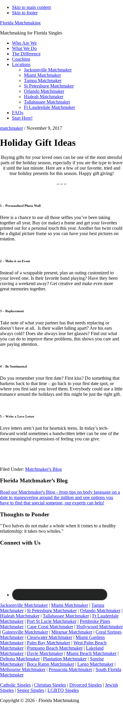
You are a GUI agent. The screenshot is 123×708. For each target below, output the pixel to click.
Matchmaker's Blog (43, 469)
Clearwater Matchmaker (49, 637)
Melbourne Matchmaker (22, 669)
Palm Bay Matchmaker (48, 642)
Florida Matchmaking (20, 22)
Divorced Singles (85, 684)
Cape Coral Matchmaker (50, 626)
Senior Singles (30, 690)
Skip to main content (31, 7)
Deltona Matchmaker (20, 658)
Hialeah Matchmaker (19, 615)
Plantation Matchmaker (65, 658)
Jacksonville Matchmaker (24, 605)
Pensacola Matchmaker (70, 669)
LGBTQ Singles (63, 690)
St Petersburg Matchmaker (52, 610)
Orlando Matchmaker (100, 610)
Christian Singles (50, 684)
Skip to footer (25, 12)
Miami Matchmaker (69, 605)
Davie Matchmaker (45, 653)
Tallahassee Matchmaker (66, 615)
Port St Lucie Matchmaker (51, 621)
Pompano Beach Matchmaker (55, 648)
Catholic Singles (15, 684)
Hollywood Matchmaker (99, 626)
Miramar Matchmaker (71, 631)
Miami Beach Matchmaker (91, 653)
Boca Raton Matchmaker (50, 664)
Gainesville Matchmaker (25, 631)
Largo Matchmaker (95, 664)
